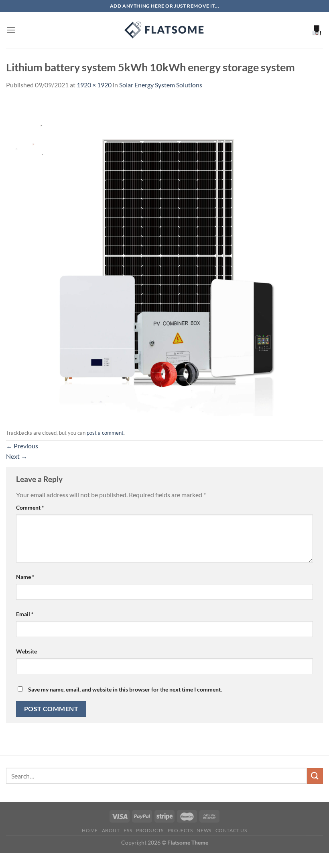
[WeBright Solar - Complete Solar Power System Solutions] (164, 30)
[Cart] (316, 30)
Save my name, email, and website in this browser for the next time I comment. (125, 689)
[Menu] (11, 30)
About (111, 830)
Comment (30, 507)
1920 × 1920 (94, 85)
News (204, 830)
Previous (22, 446)
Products (150, 830)
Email (25, 614)
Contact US (231, 830)
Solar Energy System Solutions (160, 85)
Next (16, 456)
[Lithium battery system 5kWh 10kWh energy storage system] (164, 257)
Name (25, 576)
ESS (128, 830)
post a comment (105, 433)
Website (26, 651)
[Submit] (315, 776)
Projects (180, 830)
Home (89, 830)
